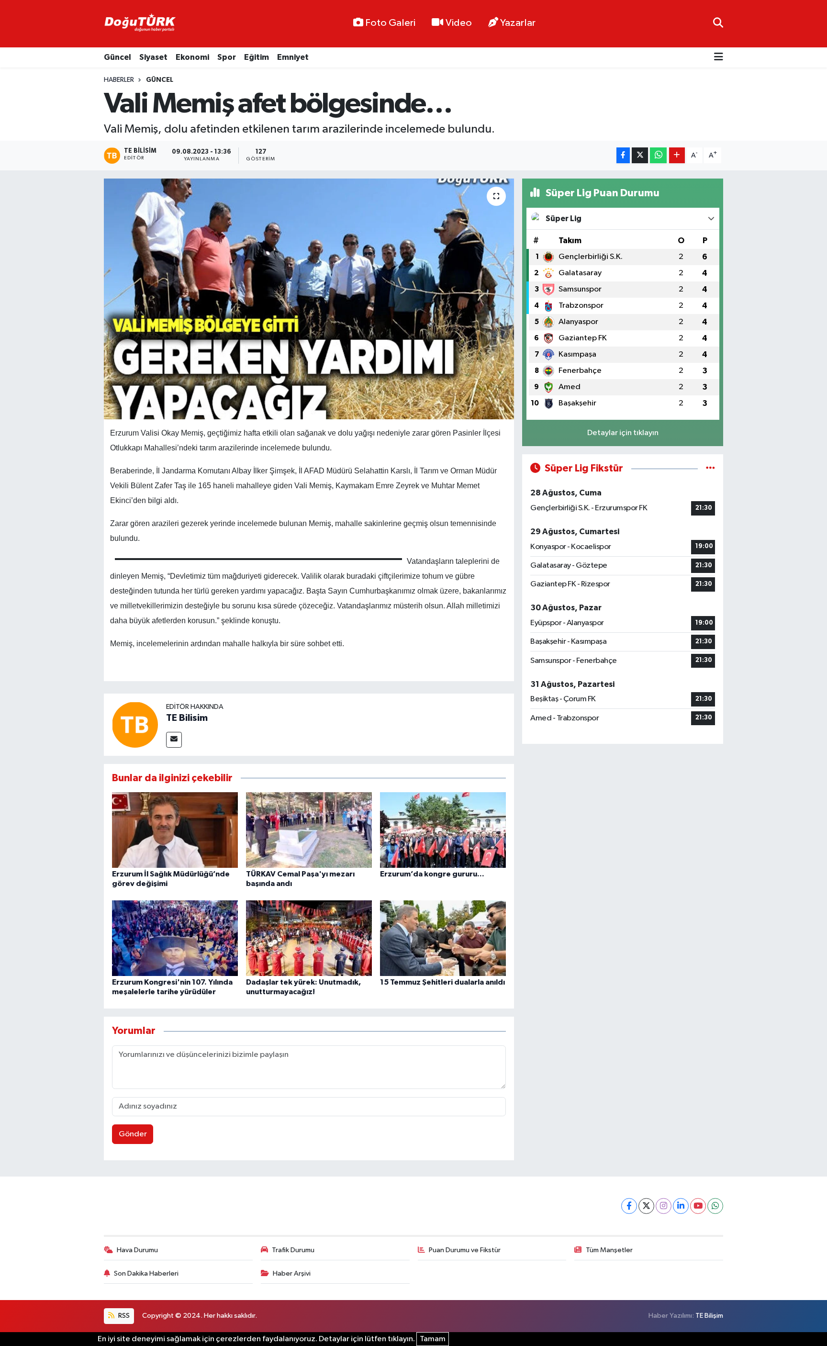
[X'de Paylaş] (640, 155)
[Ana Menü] (718, 57)
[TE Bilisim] (135, 724)
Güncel (117, 57)
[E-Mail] (174, 740)
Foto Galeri (390, 23)
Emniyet (293, 57)
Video (459, 23)
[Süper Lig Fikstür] (710, 468)
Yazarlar (518, 23)
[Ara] (718, 24)
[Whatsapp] (715, 1206)
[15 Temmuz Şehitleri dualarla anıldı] (443, 938)
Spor (226, 57)
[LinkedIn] (681, 1206)
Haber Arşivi (292, 1273)
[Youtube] (698, 1206)
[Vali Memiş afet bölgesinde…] (309, 299)
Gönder (133, 1134)
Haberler (119, 80)
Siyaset (153, 57)
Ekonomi (192, 57)
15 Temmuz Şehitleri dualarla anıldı (442, 982)
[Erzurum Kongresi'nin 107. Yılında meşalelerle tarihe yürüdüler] (175, 938)
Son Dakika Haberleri (146, 1273)
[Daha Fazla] (677, 155)
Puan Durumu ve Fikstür (465, 1250)
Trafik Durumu (293, 1250)
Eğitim (256, 57)
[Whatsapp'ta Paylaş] (658, 155)
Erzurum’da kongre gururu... (432, 874)
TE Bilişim (709, 1315)
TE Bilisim (187, 718)
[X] (646, 1206)
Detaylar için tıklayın (623, 433)
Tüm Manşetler (609, 1250)
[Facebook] (629, 1206)
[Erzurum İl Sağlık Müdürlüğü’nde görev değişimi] (175, 830)
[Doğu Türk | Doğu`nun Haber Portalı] (140, 24)
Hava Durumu (137, 1250)
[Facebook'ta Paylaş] (623, 155)
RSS (123, 1315)
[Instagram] (663, 1206)
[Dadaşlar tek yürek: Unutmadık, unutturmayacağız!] (309, 938)
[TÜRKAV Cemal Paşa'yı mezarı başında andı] (309, 830)
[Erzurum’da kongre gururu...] (443, 830)
